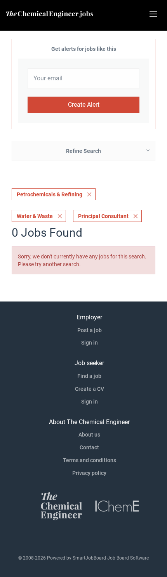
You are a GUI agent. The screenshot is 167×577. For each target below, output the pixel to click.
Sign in (89, 343)
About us (89, 434)
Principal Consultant (103, 216)
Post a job (89, 330)
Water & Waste (35, 216)
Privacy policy (89, 473)
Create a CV (89, 389)
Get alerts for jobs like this (83, 49)
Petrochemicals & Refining (49, 194)
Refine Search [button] (83, 151)
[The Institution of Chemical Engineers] (117, 505)
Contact (89, 447)
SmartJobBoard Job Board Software (111, 558)
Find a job (89, 376)
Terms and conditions (89, 460)
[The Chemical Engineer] (61, 505)
